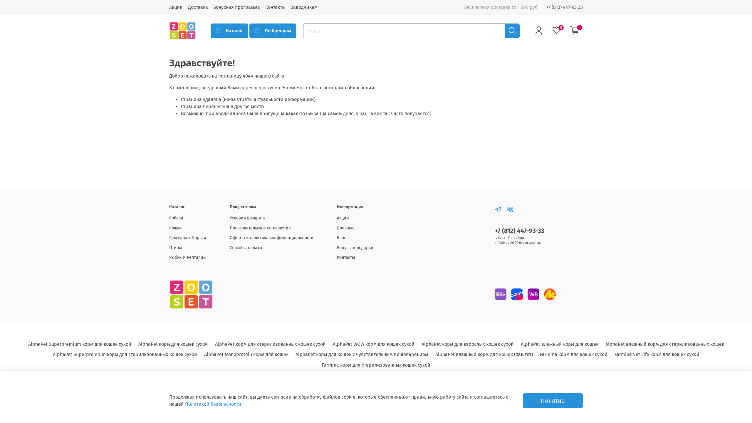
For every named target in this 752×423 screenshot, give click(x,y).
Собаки (176, 218)
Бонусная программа (236, 7)
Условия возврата (247, 218)
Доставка (198, 7)
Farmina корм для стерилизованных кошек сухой (376, 365)
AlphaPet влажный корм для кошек (559, 344)
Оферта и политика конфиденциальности (271, 237)
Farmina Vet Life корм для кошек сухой (657, 354)
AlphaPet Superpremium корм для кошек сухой (79, 344)
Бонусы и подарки (355, 247)
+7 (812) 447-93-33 (564, 7)
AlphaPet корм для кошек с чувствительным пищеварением (362, 354)
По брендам (278, 30)
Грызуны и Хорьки (187, 237)
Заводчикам (304, 7)
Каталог (234, 30)
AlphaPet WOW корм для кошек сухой (373, 344)
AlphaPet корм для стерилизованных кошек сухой (270, 344)
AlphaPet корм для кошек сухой (173, 344)
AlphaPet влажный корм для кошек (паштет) (484, 354)
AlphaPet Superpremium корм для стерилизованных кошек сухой (125, 354)
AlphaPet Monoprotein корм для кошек (246, 354)
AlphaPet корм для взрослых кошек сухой (468, 344)
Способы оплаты (246, 247)
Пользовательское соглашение (260, 228)
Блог (341, 237)
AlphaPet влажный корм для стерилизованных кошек (664, 344)
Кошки (175, 228)
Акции (176, 7)
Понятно (553, 400)
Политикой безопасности (213, 404)
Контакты (275, 7)
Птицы (175, 247)
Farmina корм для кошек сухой (573, 354)
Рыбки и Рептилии (187, 257)
